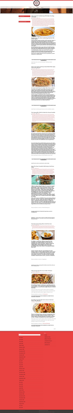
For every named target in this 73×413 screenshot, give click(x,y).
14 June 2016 (33, 168)
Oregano (44, 73)
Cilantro (53, 19)
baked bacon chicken (39, 272)
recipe (50, 23)
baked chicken (43, 272)
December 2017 (22, 351)
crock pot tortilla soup (44, 20)
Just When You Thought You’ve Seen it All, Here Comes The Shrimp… (42, 300)
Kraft (52, 21)
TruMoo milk (36, 120)
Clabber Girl (33, 20)
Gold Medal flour (51, 170)
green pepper (53, 116)
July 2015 (21, 405)
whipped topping (46, 25)
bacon (32, 272)
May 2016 (21, 386)
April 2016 (21, 388)
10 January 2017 (33, 113)
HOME (46, 335)
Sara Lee (41, 119)
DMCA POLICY (47, 342)
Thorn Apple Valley (53, 119)
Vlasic (39, 25)
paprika (50, 73)
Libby (35, 22)
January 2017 (21, 370)
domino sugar (41, 170)
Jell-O (40, 21)
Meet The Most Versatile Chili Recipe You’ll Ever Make (42, 167)
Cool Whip (39, 20)
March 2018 (21, 345)
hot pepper (39, 227)
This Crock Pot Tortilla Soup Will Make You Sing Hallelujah (42, 16)
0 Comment (38, 68)
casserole (47, 19)
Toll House (33, 120)
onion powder (41, 73)
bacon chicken (35, 272)
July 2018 (21, 337)
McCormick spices (44, 22)
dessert (53, 20)
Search (20, 333)
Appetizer (42, 7)
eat (43, 170)
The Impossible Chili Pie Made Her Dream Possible (43, 112)
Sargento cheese (46, 119)
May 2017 (21, 364)
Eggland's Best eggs (46, 170)
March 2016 (21, 390)
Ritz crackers (38, 119)
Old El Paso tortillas (50, 22)
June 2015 (21, 407)
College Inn (36, 20)
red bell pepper (52, 23)
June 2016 (21, 384)
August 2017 (21, 358)
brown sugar (38, 19)
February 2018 (22, 347)
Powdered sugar (48, 23)
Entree (30, 7)
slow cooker (49, 119)
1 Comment (37, 168)
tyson (32, 25)
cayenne (49, 19)
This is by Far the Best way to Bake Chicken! (41, 270)
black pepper (52, 18)
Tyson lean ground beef (41, 120)
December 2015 (22, 395)
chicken (47, 272)
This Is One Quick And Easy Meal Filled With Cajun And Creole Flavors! (43, 67)
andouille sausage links (34, 69)
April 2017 (21, 366)
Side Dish (38, 7)
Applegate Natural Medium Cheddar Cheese (36, 225)
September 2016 (22, 378)
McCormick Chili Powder (38, 22)
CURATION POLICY (48, 340)
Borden (36, 19)
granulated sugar (36, 116)
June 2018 (21, 339)
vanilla (34, 25)
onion (53, 22)
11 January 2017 (33, 68)
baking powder (37, 18)
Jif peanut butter (43, 21)
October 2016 (21, 376)
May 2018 (21, 341)
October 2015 (21, 399)
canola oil (45, 19)
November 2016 (22, 374)
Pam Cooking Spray (34, 23)
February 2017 (21, 368)
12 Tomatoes (45, 294)
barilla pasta (43, 18)
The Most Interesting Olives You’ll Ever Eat (41, 223)
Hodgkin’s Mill (38, 21)
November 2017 (22, 353)
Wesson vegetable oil (42, 25)
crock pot (41, 20)
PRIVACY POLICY (48, 338)
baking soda (40, 18)
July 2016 (21, 382)
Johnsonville (46, 21)
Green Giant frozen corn (48, 116)
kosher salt (51, 21)
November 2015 (22, 397)
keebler (48, 21)
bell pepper (51, 69)
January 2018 (21, 349)
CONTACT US (47, 344)
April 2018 (21, 343)
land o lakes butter (51, 72)
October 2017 (21, 355)
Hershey (35, 21)
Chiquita (51, 19)
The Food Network (46, 323)
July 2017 (21, 360)
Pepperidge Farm (38, 23)
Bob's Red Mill (33, 19)
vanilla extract (36, 25)
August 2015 (21, 403)
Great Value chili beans (41, 116)
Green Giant (33, 21)
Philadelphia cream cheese (43, 23)
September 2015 (22, 401)
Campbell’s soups (42, 19)
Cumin (47, 20)
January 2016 (21, 393)
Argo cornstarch (34, 18)
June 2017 (21, 362)
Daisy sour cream (50, 20)
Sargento (43, 119)
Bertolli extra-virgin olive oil (48, 18)
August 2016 (21, 380)
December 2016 (22, 372)
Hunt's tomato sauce (43, 171)
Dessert (34, 7)
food (48, 170)
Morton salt (47, 22)
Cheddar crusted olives (42, 226)
